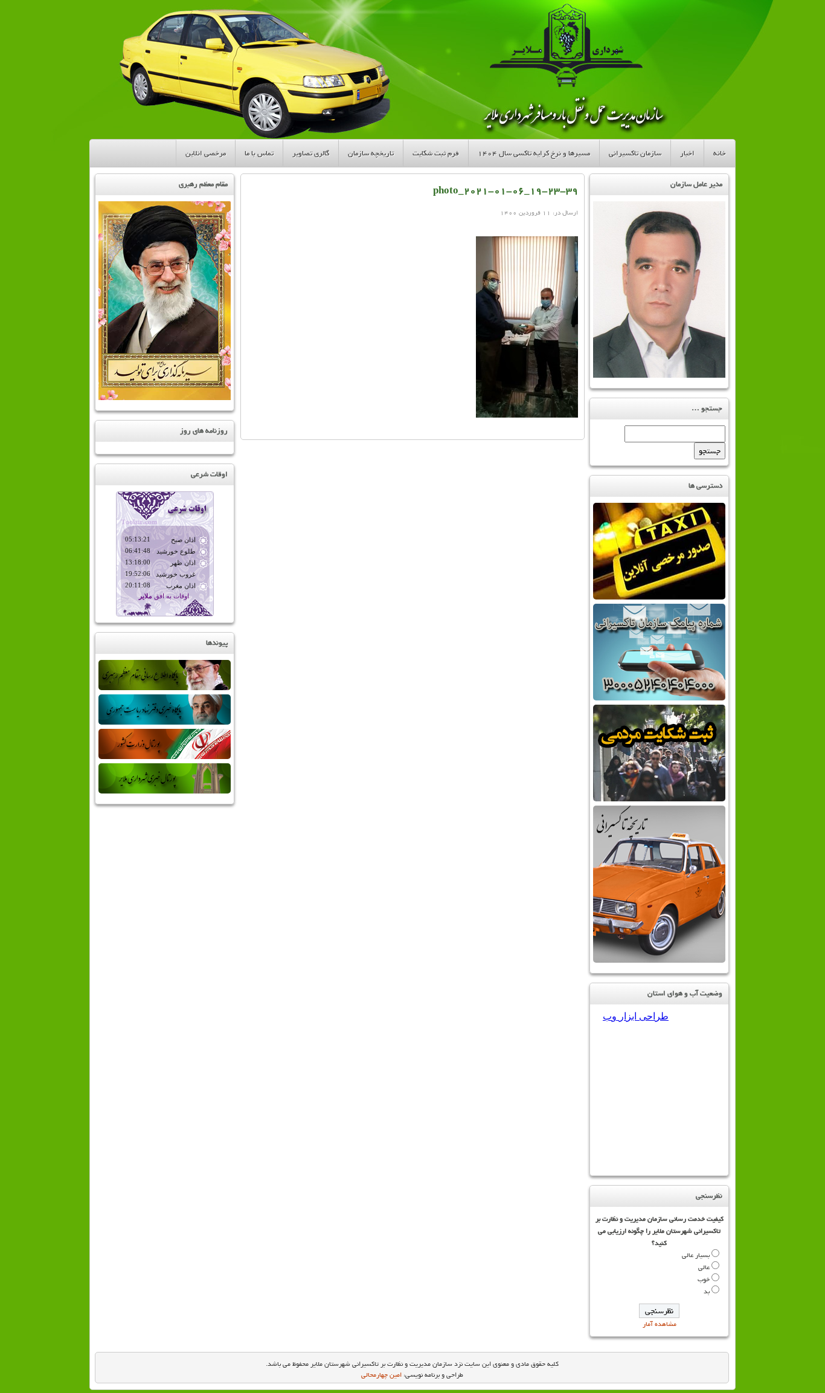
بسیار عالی (696, 1255)
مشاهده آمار (659, 1324)
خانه (719, 153)
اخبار (687, 153)
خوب (704, 1279)
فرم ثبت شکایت (435, 153)
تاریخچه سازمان (371, 153)
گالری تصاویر (310, 153)
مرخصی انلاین (205, 153)
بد (707, 1291)
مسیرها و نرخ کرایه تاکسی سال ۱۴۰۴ (534, 153)
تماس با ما (259, 153)
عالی (704, 1267)
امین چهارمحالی (381, 1374)
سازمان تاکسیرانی (635, 153)
